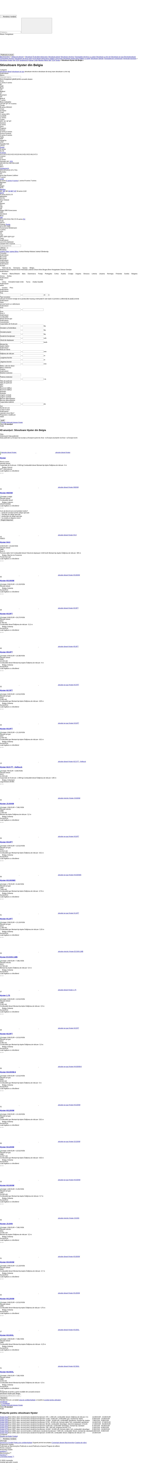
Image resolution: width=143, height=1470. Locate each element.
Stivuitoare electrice (67, 57)
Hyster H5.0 (4, 1433)
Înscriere (4, 1398)
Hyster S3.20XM (7, 1147)
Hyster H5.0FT (6, 652)
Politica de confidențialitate (23, 1442)
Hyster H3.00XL (7, 1335)
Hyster (3, 458)
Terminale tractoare (129, 58)
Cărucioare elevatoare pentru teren (67, 58)
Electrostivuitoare (130, 57)
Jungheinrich (23, 60)
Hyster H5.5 (4, 1426)
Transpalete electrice (7, 58)
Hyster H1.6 (4, 1417)
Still (49, 60)
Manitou (41, 60)
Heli (14, 60)
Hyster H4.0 (5, 542)
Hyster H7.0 (4, 1429)
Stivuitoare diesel (54, 57)
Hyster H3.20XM (7, 1110)
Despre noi (4, 1436)
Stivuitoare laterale (97, 58)
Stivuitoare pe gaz (117, 57)
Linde (36, 60)
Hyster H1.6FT (6, 919)
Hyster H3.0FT (6, 729)
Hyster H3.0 (4, 1420)
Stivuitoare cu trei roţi (103, 57)
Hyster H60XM (6, 493)
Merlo (46, 60)
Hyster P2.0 (4, 1427)
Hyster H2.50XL (7, 1372)
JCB (17, 60)
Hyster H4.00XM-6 (8, 1072)
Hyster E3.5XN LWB (9, 957)
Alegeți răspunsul (7, 520)
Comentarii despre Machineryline (63, 1442)
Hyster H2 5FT (6, 690)
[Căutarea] (36, 25)
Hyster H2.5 (4, 1419)
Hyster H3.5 (4, 1424)
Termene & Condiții (6, 1442)
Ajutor (10, 1436)
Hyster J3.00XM (7, 804)
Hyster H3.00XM (7, 581)
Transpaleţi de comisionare (113, 58)
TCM (53, 60)
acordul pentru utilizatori (52, 1400)
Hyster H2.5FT (6, 1034)
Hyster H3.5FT (6, 614)
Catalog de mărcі (81, 1442)
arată (2, 420)
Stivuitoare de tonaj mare (23, 58)
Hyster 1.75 (5, 995)
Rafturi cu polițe (84, 58)
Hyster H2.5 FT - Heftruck (11, 767)
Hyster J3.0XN (6, 1224)
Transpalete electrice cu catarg (85, 57)
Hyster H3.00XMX (7, 880)
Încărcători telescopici (40, 57)
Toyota (57, 60)
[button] (71, 44)
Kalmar (31, 60)
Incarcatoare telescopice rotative (43, 58)
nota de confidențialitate (27, 1400)
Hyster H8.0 (4, 1422)
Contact (15, 1436)
